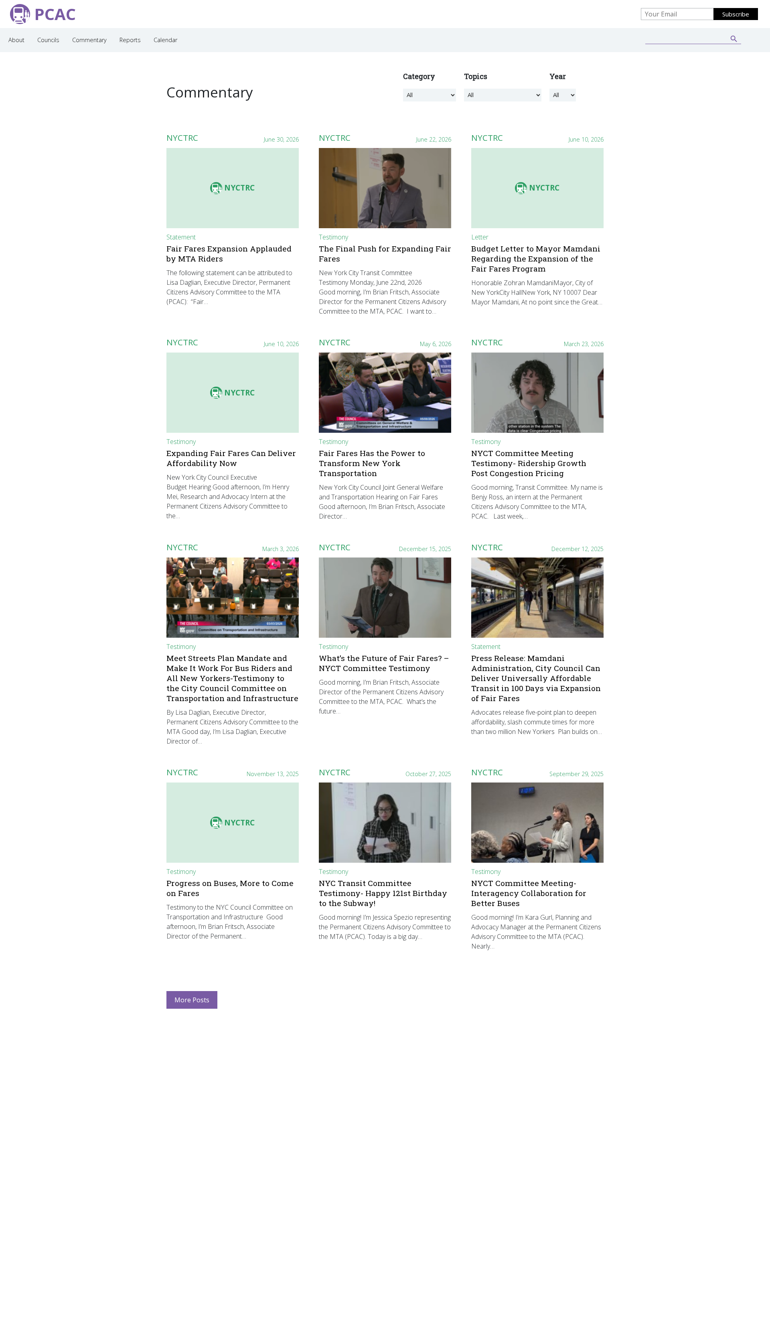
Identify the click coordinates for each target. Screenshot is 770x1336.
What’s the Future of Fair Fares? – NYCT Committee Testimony (384, 663)
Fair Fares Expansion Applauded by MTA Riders (229, 253)
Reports (130, 40)
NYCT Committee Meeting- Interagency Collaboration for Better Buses (528, 893)
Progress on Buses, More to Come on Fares (230, 888)
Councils (48, 40)
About (16, 40)
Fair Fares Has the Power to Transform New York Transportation (372, 463)
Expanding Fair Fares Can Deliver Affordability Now (231, 458)
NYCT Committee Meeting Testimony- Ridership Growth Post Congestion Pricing (528, 463)
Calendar (165, 40)
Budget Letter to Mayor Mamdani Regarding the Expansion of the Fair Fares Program (535, 258)
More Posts (191, 999)
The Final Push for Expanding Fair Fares (385, 253)
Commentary (89, 40)
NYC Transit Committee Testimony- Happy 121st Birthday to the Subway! (383, 893)
